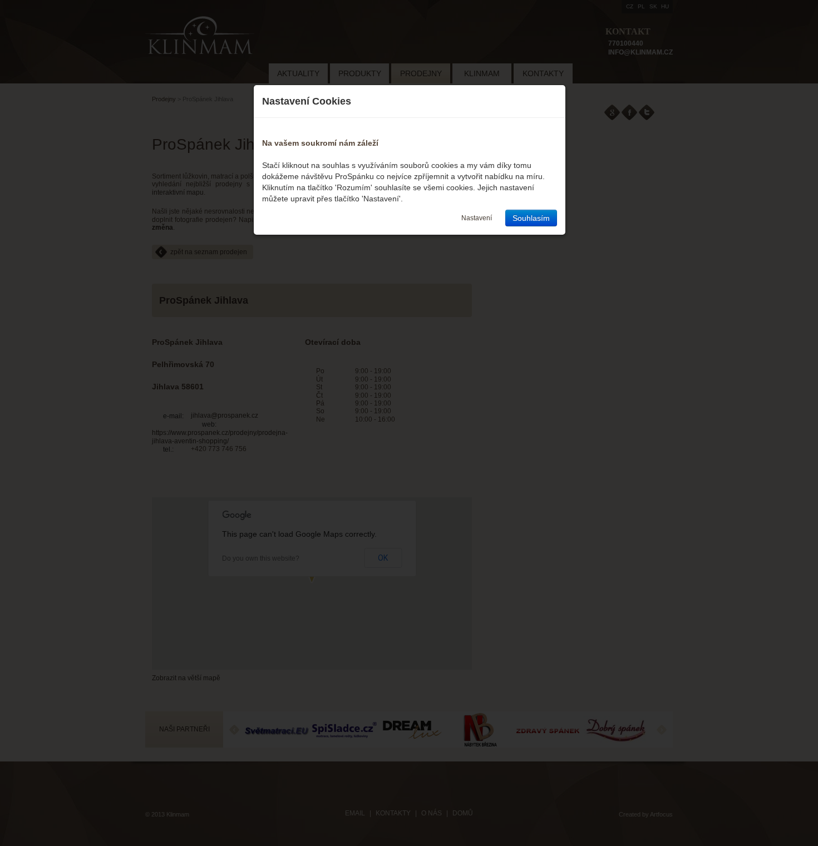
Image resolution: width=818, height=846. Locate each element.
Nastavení (476, 218)
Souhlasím (531, 218)
